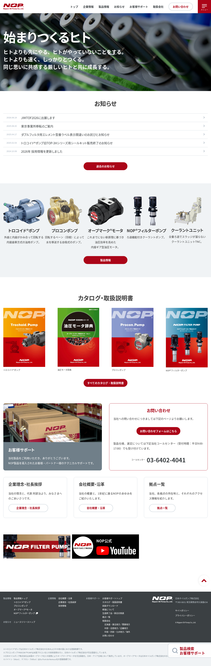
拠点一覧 (162, 508)
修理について (108, 609)
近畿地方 (124, 628)
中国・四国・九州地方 (114, 631)
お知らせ (119, 7)
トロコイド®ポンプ (22, 602)
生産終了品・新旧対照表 (113, 613)
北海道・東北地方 (112, 624)
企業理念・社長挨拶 (28, 508)
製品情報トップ (21, 598)
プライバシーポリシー (185, 615)
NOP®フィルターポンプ (24, 613)
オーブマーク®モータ (23, 609)
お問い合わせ (181, 7)
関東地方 (126, 624)
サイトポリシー (182, 610)
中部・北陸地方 (111, 628)
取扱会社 (158, 7)
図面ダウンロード (110, 605)
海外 (128, 631)
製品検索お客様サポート (192, 650)
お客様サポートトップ (112, 598)
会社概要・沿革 (96, 508)
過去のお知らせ (105, 166)
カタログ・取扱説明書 (112, 602)
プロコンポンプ (21, 605)
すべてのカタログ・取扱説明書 (105, 383)
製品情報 (105, 260)
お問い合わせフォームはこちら (158, 431)
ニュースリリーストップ (24, 621)
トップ (74, 7)
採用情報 (62, 605)
